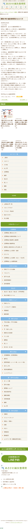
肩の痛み (6, 325)
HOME (14, 195)
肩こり (6, 182)
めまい (6, 428)
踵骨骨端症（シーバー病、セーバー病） (15, 362)
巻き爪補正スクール (9, 295)
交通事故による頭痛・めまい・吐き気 (14, 257)
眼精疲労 (6, 435)
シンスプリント (8, 373)
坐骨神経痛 (7, 399)
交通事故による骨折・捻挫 (11, 250)
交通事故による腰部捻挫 (10, 261)
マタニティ (7, 273)
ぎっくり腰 (7, 381)
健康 (5, 175)
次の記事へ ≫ (23, 99)
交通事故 (6, 171)
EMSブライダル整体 (9, 269)
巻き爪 (6, 179)
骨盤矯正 (6, 310)
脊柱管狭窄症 (7, 391)
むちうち (6, 254)
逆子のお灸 (7, 276)
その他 (6, 164)
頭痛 (5, 424)
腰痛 (2, 127)
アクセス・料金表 (9, 211)
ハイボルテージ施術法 (10, 307)
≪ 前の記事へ (4, 99)
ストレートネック (9, 417)
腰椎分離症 (7, 395)
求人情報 (6, 218)
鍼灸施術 (6, 314)
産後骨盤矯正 (7, 280)
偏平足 (6, 358)
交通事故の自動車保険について (12, 236)
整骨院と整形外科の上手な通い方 (13, 247)
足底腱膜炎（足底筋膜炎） (11, 355)
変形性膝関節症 (8, 369)
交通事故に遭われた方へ (10, 232)
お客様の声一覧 (8, 204)
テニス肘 (6, 336)
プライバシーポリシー (16, 522)
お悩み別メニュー (14, 224)
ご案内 (6, 157)
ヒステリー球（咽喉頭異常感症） (13, 439)
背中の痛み (7, 384)
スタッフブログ (8, 207)
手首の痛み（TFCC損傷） (11, 322)
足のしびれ (7, 365)
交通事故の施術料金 (9, 243)
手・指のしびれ (8, 329)
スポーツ (6, 161)
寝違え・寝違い (8, 421)
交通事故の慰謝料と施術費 (11, 240)
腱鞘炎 (6, 340)
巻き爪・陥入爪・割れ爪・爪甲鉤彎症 (14, 291)
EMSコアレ (7, 303)
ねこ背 (6, 168)
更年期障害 (7, 283)
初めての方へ (7, 214)
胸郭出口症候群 (8, 332)
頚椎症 (6, 414)
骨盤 (5, 189)
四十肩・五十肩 (8, 347)
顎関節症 (6, 432)
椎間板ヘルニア (8, 388)
